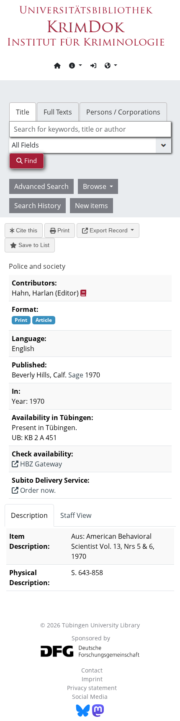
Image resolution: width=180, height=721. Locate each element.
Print (62, 230)
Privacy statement (92, 688)
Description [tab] (29, 515)
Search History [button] (37, 205)
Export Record (108, 230)
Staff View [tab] (75, 515)
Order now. (37, 490)
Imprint (92, 679)
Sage (75, 375)
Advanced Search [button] (41, 186)
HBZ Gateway (40, 464)
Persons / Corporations (123, 112)
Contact (92, 670)
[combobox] (90, 129)
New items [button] (91, 205)
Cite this (25, 230)
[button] (75, 65)
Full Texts (58, 112)
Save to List (33, 245)
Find (30, 160)
